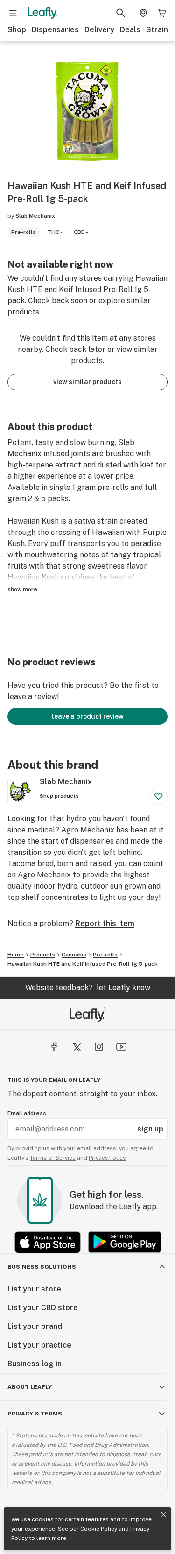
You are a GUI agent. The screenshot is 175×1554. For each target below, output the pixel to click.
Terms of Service (53, 1157)
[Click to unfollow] (159, 796)
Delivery (99, 29)
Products (42, 954)
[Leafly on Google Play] (124, 1242)
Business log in (34, 1363)
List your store (34, 1288)
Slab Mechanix (35, 215)
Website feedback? (87, 987)
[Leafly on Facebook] (54, 1046)
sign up (150, 1128)
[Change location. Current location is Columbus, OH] (143, 13)
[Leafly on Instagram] (99, 1046)
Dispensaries (55, 29)
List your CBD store (42, 1307)
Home (15, 954)
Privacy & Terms (34, 1413)
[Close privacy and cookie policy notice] (164, 1514)
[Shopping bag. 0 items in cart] (162, 13)
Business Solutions (41, 1266)
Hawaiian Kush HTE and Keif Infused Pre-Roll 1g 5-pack (82, 964)
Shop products (59, 796)
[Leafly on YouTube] (121, 1046)
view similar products (87, 382)
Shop (16, 29)
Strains (159, 29)
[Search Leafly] (120, 13)
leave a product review (88, 716)
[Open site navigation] (13, 13)
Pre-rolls (105, 954)
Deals (130, 29)
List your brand (34, 1326)
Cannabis (74, 954)
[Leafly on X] (76, 1046)
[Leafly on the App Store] (47, 1242)
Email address (26, 1113)
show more (22, 589)
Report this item (104, 923)
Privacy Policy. (107, 1157)
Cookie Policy (98, 1528)
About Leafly (29, 1387)
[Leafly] (42, 13)
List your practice (39, 1345)
